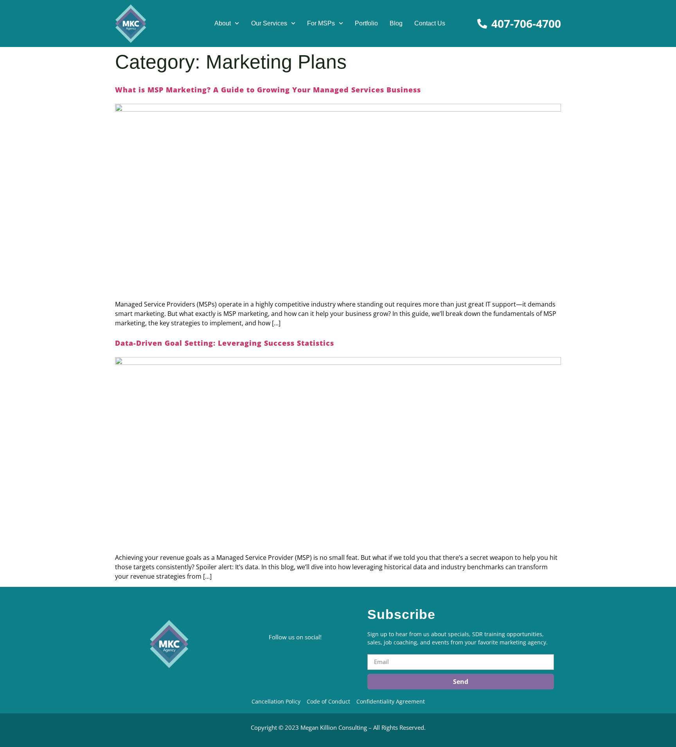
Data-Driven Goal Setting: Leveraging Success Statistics (224, 343)
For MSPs (321, 23)
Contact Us (429, 23)
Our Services (269, 23)
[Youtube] (325, 662)
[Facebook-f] (259, 662)
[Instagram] (303, 662)
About (222, 23)
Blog (396, 23)
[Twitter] (281, 662)
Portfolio (366, 23)
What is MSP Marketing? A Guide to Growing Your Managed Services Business (268, 89)
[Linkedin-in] (237, 662)
